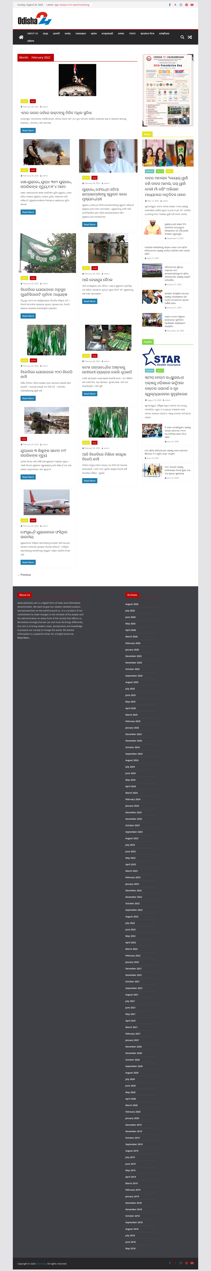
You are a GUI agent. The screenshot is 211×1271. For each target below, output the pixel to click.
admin (45, 106)
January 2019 (132, 1196)
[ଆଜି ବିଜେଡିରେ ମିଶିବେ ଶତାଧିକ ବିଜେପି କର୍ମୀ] (108, 422)
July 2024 (130, 766)
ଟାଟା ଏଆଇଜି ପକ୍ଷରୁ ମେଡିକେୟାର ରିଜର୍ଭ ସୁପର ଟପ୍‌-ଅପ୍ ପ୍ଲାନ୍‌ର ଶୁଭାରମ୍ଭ (178, 470)
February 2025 (132, 721)
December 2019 (133, 1124)
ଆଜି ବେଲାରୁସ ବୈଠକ (97, 279)
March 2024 (131, 792)
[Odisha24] (21, 37)
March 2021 (131, 1027)
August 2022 (131, 916)
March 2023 (131, 870)
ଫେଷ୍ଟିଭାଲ (164, 33)
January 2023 (132, 884)
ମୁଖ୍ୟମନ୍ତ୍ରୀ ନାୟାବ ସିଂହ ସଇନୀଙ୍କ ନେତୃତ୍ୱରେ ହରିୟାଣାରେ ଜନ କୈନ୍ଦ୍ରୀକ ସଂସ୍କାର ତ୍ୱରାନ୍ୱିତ (176, 229)
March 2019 (131, 1183)
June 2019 (130, 1163)
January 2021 (132, 1040)
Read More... (24, 637)
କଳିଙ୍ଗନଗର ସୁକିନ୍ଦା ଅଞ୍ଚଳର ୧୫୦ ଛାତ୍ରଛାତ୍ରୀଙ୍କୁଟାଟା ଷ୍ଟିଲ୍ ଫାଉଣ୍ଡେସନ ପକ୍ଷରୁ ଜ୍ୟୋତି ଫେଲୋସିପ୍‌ (177, 273)
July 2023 (130, 844)
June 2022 (130, 929)
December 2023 (133, 812)
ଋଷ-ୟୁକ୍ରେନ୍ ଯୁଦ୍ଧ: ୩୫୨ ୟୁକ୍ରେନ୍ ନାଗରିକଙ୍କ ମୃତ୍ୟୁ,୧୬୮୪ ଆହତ (46, 184)
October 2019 (132, 1137)
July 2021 (130, 1001)
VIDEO (132, 33)
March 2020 (131, 1105)
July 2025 (130, 688)
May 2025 (130, 701)
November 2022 (133, 896)
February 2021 (132, 1033)
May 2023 (130, 857)
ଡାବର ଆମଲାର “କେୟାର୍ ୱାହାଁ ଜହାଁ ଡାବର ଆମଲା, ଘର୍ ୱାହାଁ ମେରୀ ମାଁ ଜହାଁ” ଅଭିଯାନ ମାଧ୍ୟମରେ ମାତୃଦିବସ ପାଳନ (166, 186)
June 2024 (130, 773)
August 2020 (131, 1072)
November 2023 (133, 818)
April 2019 (130, 1176)
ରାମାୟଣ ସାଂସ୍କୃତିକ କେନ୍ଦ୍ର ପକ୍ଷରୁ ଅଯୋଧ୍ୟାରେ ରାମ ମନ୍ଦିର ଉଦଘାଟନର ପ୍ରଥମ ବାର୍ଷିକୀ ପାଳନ (177, 298)
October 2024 (132, 747)
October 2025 (132, 669)
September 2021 (134, 988)
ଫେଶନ (121, 33)
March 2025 (131, 714)
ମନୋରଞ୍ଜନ (81, 33)
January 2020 (132, 1118)
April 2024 (130, 786)
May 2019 (130, 1170)
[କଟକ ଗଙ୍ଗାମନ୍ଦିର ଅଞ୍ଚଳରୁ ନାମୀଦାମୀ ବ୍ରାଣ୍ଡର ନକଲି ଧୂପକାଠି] (108, 338)
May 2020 (130, 1092)
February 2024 (132, 799)
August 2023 (131, 838)
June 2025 (130, 695)
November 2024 (133, 740)
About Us (32, 33)
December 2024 (133, 734)
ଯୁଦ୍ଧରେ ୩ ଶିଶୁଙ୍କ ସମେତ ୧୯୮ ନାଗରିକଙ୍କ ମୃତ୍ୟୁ (44, 453)
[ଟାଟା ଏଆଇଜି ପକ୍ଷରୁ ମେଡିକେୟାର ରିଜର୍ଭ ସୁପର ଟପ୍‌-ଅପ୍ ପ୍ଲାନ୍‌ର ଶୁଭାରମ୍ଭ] (152, 472)
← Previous (24, 574)
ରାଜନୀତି (56, 33)
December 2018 (133, 1202)
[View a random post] (190, 37)
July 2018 (130, 1235)
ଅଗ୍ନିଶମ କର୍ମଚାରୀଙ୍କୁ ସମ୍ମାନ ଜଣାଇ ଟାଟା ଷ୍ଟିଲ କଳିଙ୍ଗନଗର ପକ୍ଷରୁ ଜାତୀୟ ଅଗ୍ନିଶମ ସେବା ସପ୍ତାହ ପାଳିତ (167, 250)
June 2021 (130, 1007)
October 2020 (132, 1059)
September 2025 (134, 675)
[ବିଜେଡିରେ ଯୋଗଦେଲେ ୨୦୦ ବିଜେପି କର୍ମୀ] (46, 340)
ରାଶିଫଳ (30, 40)
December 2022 (133, 890)
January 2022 (132, 962)
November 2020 (133, 1053)
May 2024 (130, 779)
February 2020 (132, 1111)
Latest (24, 101)
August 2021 (131, 994)
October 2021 (132, 981)
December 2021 (133, 968)
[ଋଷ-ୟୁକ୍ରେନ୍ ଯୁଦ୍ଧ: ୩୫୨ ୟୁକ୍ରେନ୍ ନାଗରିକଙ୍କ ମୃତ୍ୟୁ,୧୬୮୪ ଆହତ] (46, 152)
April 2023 (130, 864)
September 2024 (134, 753)
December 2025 (133, 656)
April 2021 (130, 1020)
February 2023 (132, 877)
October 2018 (132, 1215)
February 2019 (132, 1189)
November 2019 (133, 1131)
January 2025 (132, 727)
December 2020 (133, 1046)
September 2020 (134, 1066)
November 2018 (133, 1209)
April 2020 (130, 1098)
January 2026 (132, 649)
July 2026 (130, 610)
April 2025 (130, 708)
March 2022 (131, 948)
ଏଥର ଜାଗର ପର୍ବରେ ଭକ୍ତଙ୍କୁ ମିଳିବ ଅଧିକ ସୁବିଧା (56, 112)
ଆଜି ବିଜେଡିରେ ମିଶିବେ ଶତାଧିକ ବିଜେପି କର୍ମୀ (104, 456)
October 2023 (132, 825)
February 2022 (132, 955)
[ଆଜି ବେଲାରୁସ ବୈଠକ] (108, 248)
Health (160, 171)
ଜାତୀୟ (68, 33)
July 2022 (130, 923)
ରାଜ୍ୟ (45, 33)
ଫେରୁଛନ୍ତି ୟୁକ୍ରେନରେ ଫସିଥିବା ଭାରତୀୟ (44, 534)
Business (149, 171)
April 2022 (130, 942)
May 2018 (130, 1248)
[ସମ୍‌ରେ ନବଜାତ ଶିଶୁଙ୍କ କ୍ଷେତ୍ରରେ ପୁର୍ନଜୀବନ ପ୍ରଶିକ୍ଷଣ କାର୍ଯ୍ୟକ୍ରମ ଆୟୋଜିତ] (152, 323)
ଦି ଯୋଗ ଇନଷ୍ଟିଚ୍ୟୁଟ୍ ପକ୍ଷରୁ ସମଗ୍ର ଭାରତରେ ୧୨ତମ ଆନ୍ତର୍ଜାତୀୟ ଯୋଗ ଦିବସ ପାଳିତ (178, 432)
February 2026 (132, 643)
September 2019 (134, 1144)
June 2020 (130, 1085)
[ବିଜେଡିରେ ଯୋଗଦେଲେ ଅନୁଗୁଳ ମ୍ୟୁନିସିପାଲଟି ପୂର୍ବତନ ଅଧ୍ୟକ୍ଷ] (46, 253)
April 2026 (130, 630)
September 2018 (134, 1222)
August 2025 (131, 682)
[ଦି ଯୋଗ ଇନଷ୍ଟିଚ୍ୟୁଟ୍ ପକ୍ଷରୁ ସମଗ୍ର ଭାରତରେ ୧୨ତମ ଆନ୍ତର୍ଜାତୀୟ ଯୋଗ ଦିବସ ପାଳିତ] (152, 434)
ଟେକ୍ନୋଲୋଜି (107, 33)
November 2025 (133, 662)
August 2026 (131, 604)
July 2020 (130, 1079)
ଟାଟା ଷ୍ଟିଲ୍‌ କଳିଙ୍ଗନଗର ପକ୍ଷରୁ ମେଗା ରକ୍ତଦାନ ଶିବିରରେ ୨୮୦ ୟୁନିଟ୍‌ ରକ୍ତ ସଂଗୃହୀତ (166, 452)
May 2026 (130, 623)
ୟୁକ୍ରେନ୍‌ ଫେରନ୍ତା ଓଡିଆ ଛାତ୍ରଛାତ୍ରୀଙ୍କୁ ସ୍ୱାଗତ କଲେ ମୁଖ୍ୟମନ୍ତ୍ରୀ (104, 194)
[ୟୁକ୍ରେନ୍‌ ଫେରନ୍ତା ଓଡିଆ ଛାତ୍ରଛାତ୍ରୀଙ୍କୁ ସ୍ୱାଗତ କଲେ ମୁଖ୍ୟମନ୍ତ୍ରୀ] (108, 156)
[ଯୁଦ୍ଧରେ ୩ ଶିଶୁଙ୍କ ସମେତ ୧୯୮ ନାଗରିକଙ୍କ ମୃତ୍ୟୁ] (46, 420)
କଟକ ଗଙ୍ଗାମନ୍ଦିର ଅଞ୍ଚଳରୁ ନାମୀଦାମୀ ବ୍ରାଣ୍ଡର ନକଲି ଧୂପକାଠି (107, 369)
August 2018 (131, 1228)
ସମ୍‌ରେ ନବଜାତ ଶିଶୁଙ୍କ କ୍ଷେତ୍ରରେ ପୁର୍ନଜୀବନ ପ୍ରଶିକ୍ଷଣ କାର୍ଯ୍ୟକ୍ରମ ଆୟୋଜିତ (175, 321)
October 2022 (132, 903)
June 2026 (130, 617)
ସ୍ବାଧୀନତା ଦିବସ (147, 33)
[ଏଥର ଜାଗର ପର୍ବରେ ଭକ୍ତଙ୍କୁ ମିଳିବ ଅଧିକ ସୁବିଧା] (77, 80)
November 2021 (133, 975)
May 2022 (130, 936)
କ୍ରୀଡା (94, 33)
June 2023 (130, 851)
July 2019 (130, 1157)
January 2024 (132, 805)
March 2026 (131, 636)
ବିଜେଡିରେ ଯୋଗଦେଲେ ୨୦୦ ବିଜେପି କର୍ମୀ (46, 374)
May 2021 (130, 1014)
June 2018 (130, 1241)
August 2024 (131, 760)
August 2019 (131, 1150)
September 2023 (134, 831)
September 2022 (134, 909)
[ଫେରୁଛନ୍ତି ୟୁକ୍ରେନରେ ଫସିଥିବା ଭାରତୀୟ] (46, 502)
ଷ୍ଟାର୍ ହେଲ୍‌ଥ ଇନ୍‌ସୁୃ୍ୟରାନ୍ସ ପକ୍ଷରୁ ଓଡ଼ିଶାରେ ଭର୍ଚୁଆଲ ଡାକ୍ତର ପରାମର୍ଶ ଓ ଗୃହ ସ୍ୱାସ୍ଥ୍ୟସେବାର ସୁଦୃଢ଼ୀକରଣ (166, 385)
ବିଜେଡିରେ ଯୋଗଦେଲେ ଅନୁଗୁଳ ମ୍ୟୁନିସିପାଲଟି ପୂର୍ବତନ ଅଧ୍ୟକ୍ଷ (44, 292)
